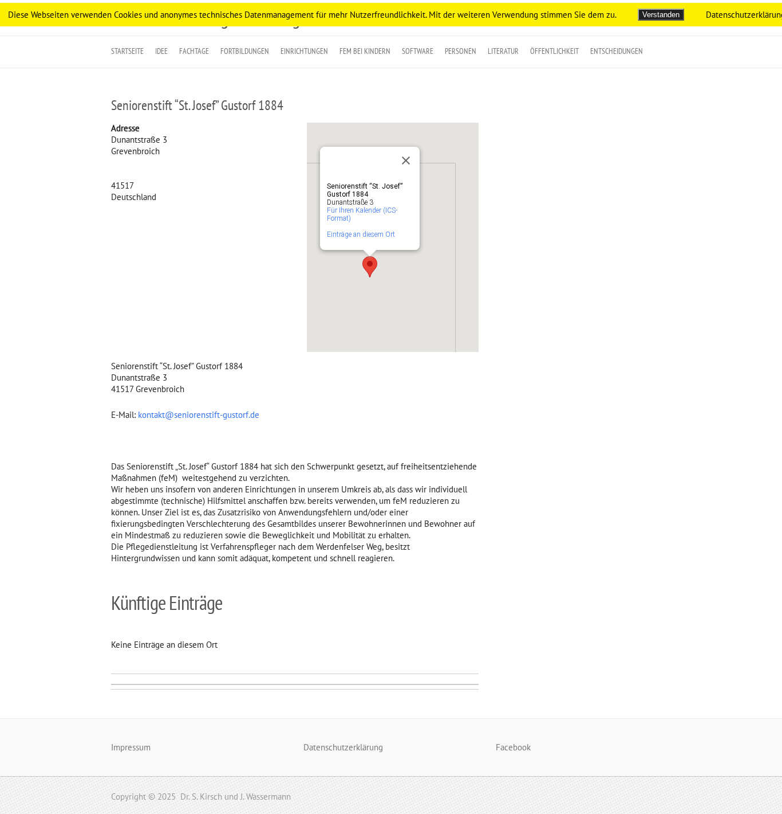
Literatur (503, 51)
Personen (460, 51)
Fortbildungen (244, 51)
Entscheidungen (616, 51)
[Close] (406, 160)
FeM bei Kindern (364, 51)
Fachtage (194, 51)
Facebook (513, 747)
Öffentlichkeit (554, 51)
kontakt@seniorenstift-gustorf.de (198, 414)
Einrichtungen (304, 51)
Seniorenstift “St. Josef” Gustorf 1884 (197, 105)
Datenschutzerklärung (343, 747)
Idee (161, 51)
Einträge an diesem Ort (361, 234)
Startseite (127, 51)
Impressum (131, 747)
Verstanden (661, 14)
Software (417, 51)
